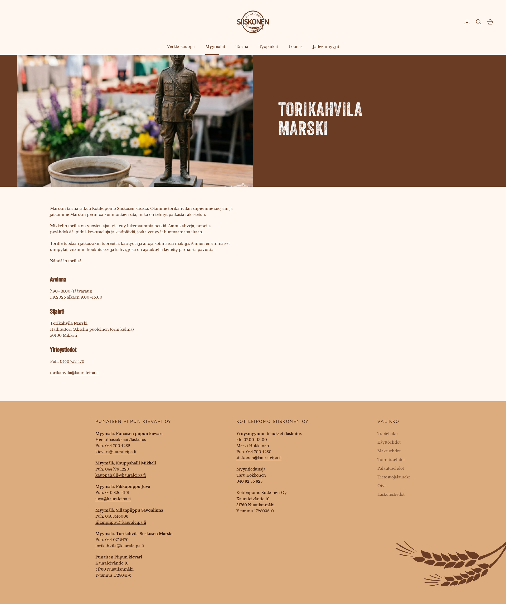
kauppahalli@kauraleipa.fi (120, 475)
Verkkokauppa (181, 46)
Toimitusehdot (391, 459)
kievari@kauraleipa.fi (115, 451)
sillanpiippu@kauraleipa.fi (120, 522)
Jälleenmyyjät (326, 46)
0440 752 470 (72, 361)
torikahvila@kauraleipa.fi (74, 372)
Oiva (382, 485)
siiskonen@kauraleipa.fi (258, 458)
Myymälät (215, 46)
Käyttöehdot (389, 442)
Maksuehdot (389, 451)
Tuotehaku (387, 433)
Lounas (295, 46)
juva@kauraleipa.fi (113, 499)
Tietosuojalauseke (394, 477)
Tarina (242, 46)
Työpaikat (268, 46)
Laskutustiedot (391, 494)
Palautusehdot (390, 468)
